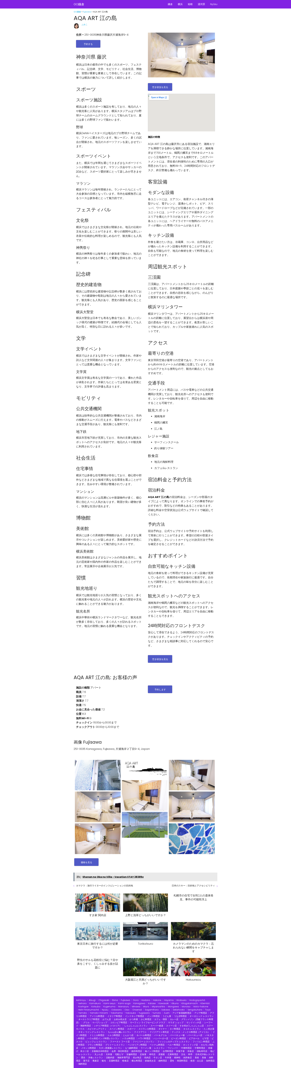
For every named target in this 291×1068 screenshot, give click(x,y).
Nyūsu (213, 4)
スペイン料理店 (116, 1028)
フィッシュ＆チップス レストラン (173, 1041)
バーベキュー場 (177, 1035)
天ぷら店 (98, 1054)
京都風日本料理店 (100, 1051)
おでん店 (106, 1019)
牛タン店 (158, 1057)
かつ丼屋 (133, 1019)
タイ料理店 (175, 1028)
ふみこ (84, 24)
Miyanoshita (158, 1006)
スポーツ (131, 1028)
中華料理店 (200, 1047)
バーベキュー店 (194, 1035)
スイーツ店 (171, 1025)
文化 (183, 1054)
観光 (104, 1060)
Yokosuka (130, 1012)
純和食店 (187, 1057)
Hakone (157, 1000)
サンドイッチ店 (193, 1022)
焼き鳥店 (137, 1057)
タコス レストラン (192, 1028)
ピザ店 (205, 1038)
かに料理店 (146, 1019)
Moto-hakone (200, 1006)
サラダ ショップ (176, 1022)
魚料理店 (210, 1060)
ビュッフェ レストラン (96, 1041)
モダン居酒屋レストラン (110, 1047)
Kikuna (175, 1003)
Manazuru (123, 1006)
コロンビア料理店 (118, 1022)
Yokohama (117, 1012)
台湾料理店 (168, 1051)
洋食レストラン (95, 1057)
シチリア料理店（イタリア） (107, 1025)
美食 (204, 1057)
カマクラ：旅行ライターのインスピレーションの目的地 (104, 885)
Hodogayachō (197, 1000)
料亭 (190, 1054)
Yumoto (156, 1012)
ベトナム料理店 (157, 1044)
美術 (197, 1057)
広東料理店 (173, 1054)
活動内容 (110, 1057)
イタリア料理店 (114, 1016)
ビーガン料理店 (178, 1038)
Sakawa (165, 1009)
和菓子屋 (180, 1051)
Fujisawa (125, 1000)
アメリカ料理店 (97, 1016)
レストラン (159, 1047)
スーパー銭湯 (157, 1025)
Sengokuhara (195, 1009)
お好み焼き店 (120, 1019)
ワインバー (173, 1047)
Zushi (166, 1012)
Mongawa (173, 1006)
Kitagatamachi (189, 1003)
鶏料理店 (82, 1063)
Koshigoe (83, 1006)
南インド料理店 (152, 1051)
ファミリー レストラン (143, 1041)
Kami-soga (124, 1003)
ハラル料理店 (128, 1038)
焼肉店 (147, 1057)
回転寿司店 (202, 1051)
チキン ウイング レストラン (91, 1032)
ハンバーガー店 (160, 1038)
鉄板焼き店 (150, 1060)
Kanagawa (139, 1003)
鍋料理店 (163, 1060)
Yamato (82, 1012)
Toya (207, 1009)
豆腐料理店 (114, 1060)
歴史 (83, 1057)
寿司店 (152, 1054)
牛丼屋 (168, 1057)
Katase (152, 1003)
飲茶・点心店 (197, 1060)
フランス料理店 (94, 1044)
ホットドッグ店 (190, 1044)
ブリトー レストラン (115, 1044)
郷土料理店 (137, 1060)
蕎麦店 (95, 1060)
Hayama (169, 1000)
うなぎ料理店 (180, 1016)
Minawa (136, 1006)
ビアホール (194, 1038)
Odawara (116, 1009)
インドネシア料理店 (134, 1016)
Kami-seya (109, 1003)
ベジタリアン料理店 (137, 1044)
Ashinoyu (81, 1000)
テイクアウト (140, 1032)
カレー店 (174, 1019)
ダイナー (162, 1028)
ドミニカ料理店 (97, 1035)
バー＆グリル (160, 1035)
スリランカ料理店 (147, 1028)
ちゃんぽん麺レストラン (119, 1032)
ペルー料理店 (173, 1044)
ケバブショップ (99, 1022)
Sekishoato (179, 1009)
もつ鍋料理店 (131, 1047)
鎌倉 (170, 4)
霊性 (172, 1060)
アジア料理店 (200, 1012)
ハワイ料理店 (144, 1038)
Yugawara (144, 1012)
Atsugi (92, 1000)
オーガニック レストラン (202, 1016)
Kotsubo (95, 1006)
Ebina (115, 1000)
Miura (146, 1006)
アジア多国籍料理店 (181, 1012)
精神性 (177, 1057)
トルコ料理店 (113, 1035)
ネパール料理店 (143, 1035)
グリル (86, 1022)
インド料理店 (153, 1016)
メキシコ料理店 (88, 1047)
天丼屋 (109, 1054)
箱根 (190, 4)
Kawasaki (164, 1003)
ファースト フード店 (120, 1041)
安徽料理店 (131, 1054)
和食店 (190, 1051)
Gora (136, 1000)
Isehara (82, 1003)
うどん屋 (167, 1016)
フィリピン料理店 (201, 1041)
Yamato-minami (99, 1012)
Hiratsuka (181, 1000)
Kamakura (95, 1003)
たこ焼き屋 (209, 1028)
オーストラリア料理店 (89, 1019)
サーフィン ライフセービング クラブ (147, 1022)
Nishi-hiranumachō (88, 1009)
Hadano (145, 1000)
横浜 (180, 4)
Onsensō (137, 1009)
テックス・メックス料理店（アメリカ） (191, 1032)
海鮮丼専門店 (123, 1057)
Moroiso (186, 1006)
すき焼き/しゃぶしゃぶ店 (192, 1025)
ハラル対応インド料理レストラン (103, 1038)
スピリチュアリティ (97, 1028)
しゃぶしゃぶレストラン (136, 1025)
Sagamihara (152, 1009)
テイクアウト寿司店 (159, 1032)
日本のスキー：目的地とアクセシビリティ (193, 885)
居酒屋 (161, 1054)
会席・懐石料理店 (120, 1051)
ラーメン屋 (146, 1047)
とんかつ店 (128, 1035)
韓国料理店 (182, 1060)
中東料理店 (186, 1047)
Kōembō (205, 1003)
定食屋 (143, 1054)
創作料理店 (136, 1051)
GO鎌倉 (79, 4)
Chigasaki (103, 1000)
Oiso (126, 1009)
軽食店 (125, 1060)
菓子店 (86, 1060)
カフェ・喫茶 (160, 1019)
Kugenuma (109, 1006)
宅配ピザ (119, 1054)
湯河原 (201, 4)
